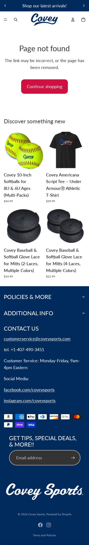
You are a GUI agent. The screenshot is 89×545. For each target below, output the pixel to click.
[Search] (15, 19)
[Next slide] (84, 5)
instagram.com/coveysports (30, 400)
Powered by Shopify (58, 514)
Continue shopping (44, 86)
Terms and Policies (44, 535)
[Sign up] (72, 457)
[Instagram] (49, 525)
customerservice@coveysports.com (37, 338)
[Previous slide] (5, 5)
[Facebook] (40, 525)
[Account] (73, 19)
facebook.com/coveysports (29, 389)
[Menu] (5, 19)
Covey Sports (36, 514)
